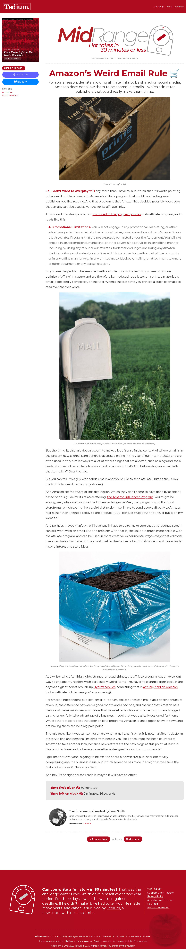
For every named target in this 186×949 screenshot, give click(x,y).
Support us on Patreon (160, 892)
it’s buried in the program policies (117, 214)
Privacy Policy (155, 896)
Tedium (113, 908)
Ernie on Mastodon (158, 907)
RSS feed (152, 903)
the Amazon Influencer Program (130, 497)
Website (86, 823)
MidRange (159, 6)
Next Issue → (133, 839)
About (170, 6)
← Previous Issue (99, 839)
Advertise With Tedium (160, 900)
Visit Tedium (154, 889)
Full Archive (7, 92)
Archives (179, 6)
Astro (89, 941)
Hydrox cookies (105, 687)
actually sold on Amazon (160, 687)
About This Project (10, 95)
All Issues (116, 839)
